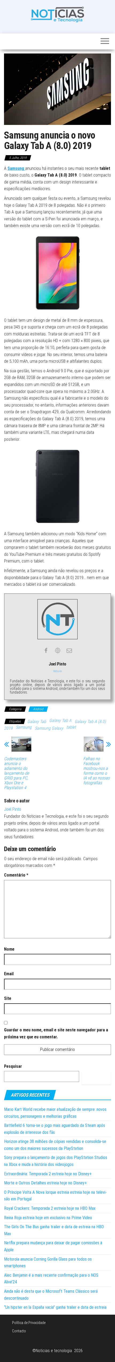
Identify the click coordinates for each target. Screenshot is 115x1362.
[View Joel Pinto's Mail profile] (69, 650)
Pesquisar (13, 1066)
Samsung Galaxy (49, 728)
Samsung (24, 727)
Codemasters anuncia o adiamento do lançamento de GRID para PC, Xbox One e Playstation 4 (16, 773)
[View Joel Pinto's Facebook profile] (45, 650)
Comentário (16, 875)
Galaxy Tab (36, 721)
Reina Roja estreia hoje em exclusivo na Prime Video (48, 1217)
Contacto (19, 1331)
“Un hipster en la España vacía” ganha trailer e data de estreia (55, 1307)
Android (38, 709)
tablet (71, 727)
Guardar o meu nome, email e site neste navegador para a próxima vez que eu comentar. (56, 1033)
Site (7, 998)
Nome (9, 949)
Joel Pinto (12, 809)
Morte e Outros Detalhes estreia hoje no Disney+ (45, 1182)
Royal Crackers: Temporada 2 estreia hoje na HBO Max (49, 1208)
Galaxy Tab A (60, 720)
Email (9, 973)
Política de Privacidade (28, 1323)
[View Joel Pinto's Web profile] (57, 650)
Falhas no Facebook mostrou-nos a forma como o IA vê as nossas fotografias (96, 770)
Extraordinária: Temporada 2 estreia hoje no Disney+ (48, 1173)
